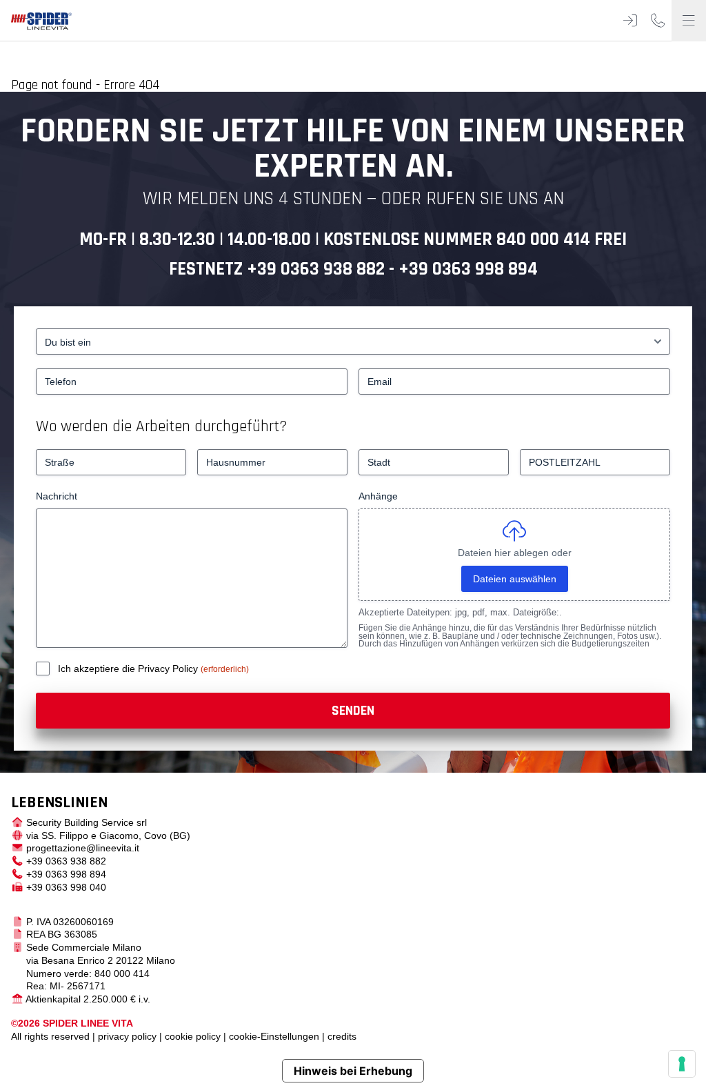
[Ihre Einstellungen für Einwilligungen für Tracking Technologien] (682, 1064)
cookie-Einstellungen (274, 1036)
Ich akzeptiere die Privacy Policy (129, 668)
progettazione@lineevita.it (82, 847)
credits (341, 1036)
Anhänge (378, 496)
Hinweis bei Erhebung (353, 1071)
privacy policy (127, 1036)
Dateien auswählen (514, 578)
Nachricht (56, 496)
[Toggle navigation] (689, 20)
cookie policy (193, 1036)
